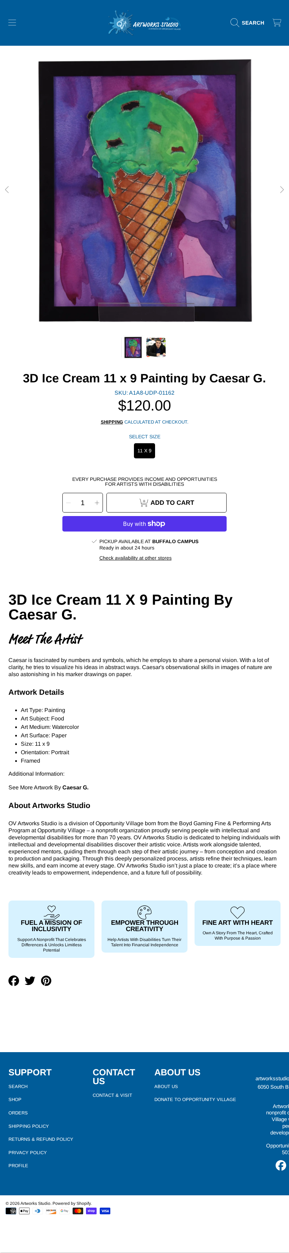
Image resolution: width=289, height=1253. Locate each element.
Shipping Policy (28, 1126)
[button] (12, 23)
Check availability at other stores (135, 558)
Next (281, 190)
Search (17, 1086)
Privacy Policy (27, 1152)
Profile (18, 1165)
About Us (166, 1086)
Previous (7, 190)
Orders (18, 1112)
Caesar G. (75, 787)
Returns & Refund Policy (40, 1139)
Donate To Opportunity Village (195, 1099)
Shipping (112, 422)
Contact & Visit (112, 1095)
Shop (14, 1099)
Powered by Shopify (72, 1203)
